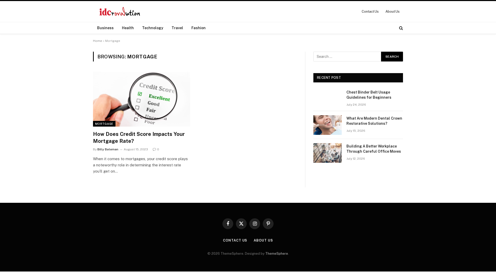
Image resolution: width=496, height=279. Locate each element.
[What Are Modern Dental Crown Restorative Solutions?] (327, 125)
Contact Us (370, 11)
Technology (152, 28)
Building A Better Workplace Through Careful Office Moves (373, 148)
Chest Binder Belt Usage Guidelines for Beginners (368, 94)
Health (128, 28)
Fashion (198, 28)
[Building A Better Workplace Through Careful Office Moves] (327, 153)
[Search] (400, 28)
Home (97, 41)
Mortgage (104, 123)
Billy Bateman (107, 149)
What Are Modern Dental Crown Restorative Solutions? (374, 121)
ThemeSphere (276, 253)
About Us (392, 11)
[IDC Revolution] (119, 11)
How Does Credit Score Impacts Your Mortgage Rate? (139, 137)
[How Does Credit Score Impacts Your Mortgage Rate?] (141, 99)
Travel (177, 28)
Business (105, 28)
